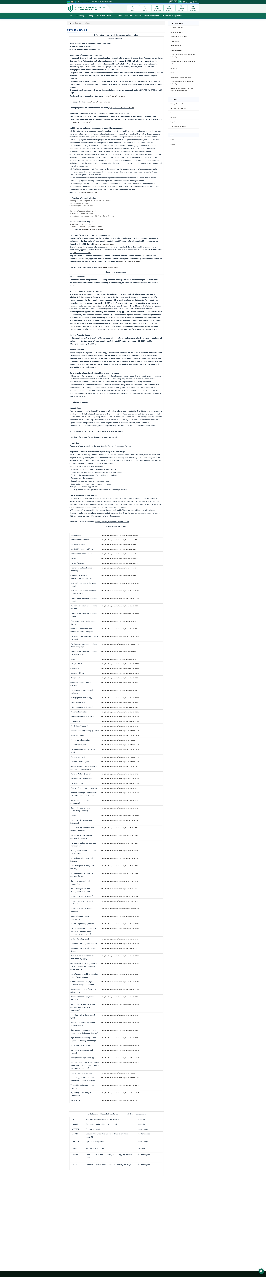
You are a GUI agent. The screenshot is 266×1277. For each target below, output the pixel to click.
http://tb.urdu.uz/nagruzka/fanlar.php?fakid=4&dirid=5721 (119, 707)
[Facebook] (188, 2)
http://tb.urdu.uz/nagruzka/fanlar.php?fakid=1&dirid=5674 (119, 535)
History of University (177, 104)
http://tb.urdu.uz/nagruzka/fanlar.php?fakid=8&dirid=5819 (119, 948)
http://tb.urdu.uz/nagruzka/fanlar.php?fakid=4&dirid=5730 (120, 726)
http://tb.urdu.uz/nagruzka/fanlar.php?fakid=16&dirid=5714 (120, 1093)
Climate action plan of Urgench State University (183, 56)
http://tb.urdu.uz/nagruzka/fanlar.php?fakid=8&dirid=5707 (120, 974)
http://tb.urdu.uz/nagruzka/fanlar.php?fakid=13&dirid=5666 (120, 644)
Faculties (173, 117)
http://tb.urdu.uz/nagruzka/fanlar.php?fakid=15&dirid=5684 (120, 749)
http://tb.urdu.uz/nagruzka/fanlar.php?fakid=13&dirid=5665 (120, 636)
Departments (175, 122)
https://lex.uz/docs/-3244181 (80, 122)
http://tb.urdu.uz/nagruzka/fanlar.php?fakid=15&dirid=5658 (120, 735)
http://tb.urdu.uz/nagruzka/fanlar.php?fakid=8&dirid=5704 (120, 939)
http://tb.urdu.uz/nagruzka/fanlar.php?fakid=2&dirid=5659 (120, 583)
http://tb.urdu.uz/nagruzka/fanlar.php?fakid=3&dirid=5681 (119, 678)
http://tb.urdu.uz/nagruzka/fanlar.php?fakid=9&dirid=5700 (120, 1004)
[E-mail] (186, 2)
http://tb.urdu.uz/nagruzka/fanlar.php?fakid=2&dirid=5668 (120, 598)
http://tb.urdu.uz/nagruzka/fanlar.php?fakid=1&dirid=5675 (119, 544)
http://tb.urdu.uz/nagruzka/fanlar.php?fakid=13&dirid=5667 (120, 651)
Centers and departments (179, 126)
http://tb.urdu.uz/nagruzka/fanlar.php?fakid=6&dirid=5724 (120, 808)
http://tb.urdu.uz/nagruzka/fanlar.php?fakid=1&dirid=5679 (119, 568)
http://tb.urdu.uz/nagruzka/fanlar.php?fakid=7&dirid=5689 (120, 820)
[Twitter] (196, 2)
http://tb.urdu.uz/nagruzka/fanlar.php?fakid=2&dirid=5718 (119, 629)
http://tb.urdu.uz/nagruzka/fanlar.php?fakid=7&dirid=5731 (119, 835)
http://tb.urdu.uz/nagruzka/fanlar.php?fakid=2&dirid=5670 (120, 613)
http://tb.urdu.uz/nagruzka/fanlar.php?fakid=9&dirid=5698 (120, 989)
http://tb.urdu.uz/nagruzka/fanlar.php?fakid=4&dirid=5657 (120, 698)
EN (180, 2)
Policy (172, 72)
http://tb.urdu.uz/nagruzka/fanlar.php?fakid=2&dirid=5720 (120, 591)
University (80, 16)
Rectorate (174, 113)
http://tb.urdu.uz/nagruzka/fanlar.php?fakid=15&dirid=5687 (120, 766)
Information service (104, 16)
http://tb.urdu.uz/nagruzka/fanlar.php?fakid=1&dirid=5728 (119, 563)
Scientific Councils (177, 28)
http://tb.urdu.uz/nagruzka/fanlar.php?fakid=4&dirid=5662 (120, 712)
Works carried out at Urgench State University (182, 83)
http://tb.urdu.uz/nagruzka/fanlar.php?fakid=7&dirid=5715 (119, 881)
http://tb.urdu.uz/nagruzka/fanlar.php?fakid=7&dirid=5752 (120, 901)
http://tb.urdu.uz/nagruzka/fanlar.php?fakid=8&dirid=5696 (120, 928)
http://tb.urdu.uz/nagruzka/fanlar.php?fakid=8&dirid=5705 (120, 956)
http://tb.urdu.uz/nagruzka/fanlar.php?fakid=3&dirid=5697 (120, 682)
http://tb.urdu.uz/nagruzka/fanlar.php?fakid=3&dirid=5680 (120, 668)
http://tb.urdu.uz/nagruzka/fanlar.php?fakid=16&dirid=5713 (120, 1085)
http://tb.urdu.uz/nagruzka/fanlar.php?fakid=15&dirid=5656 (120, 731)
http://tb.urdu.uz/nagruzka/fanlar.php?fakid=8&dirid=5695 (120, 924)
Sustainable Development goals (181, 77)
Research (174, 68)
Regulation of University (178, 108)
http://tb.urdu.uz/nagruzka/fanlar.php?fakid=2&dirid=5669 (120, 606)
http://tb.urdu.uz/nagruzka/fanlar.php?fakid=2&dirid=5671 (119, 621)
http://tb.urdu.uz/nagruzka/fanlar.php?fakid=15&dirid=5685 (120, 757)
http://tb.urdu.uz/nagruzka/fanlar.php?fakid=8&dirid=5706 (120, 963)
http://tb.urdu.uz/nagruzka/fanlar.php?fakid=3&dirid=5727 (120, 664)
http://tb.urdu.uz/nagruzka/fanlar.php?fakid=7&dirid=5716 (119, 896)
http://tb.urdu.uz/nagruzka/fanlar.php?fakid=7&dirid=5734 (120, 908)
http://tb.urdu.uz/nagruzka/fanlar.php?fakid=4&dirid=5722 (120, 716)
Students (128, 16)
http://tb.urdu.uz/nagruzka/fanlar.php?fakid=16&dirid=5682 (120, 1100)
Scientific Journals (177, 32)
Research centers (176, 50)
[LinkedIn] (198, 2)
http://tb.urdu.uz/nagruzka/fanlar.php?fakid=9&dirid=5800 (120, 982)
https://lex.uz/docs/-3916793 (129, 261)
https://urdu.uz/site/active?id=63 (98, 102)
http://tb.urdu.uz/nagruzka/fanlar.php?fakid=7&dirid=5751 (119, 889)
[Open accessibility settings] (261, 1271)
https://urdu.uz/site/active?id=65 (122, 108)
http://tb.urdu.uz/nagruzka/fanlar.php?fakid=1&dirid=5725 (119, 540)
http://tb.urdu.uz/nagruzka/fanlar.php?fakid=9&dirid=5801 (119, 1038)
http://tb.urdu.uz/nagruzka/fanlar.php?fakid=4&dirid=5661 (119, 702)
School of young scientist (179, 36)
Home (70, 23)
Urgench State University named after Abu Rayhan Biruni (90, 8)
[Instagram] (193, 2)
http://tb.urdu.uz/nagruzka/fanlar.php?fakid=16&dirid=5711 (120, 1073)
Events (173, 144)
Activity (90, 16)
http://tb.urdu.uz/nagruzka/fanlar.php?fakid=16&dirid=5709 (120, 1058)
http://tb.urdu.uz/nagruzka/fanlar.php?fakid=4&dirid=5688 (120, 721)
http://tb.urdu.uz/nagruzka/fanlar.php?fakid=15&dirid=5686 (120, 762)
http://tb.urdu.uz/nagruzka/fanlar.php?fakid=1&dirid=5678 (119, 558)
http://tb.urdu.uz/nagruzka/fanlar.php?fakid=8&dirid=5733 (120, 943)
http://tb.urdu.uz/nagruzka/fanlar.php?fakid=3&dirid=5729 (120, 673)
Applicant (118, 16)
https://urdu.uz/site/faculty (108, 267)
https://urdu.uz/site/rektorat (115, 96)
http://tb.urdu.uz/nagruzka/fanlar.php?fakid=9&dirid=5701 (119, 1015)
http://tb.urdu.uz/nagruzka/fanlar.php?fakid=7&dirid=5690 (120, 843)
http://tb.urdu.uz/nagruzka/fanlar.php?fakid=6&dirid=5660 (120, 793)
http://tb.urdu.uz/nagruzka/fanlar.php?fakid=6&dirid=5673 (120, 815)
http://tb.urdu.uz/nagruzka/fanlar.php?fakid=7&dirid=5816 (119, 873)
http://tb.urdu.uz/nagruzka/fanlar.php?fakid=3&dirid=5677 (120, 659)
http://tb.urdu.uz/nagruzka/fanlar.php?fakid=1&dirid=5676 (119, 554)
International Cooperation (172, 16)
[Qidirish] (196, 15)
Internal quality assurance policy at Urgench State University (182, 89)
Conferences (175, 41)
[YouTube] (191, 2)
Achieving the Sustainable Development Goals (183, 62)
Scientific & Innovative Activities (147, 16)
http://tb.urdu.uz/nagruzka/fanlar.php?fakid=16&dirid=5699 (120, 1045)
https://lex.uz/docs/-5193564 (87, 192)
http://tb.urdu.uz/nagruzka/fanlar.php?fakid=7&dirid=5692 (120, 858)
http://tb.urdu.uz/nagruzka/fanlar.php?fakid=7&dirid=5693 (120, 866)
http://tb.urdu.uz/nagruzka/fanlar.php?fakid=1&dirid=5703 (119, 575)
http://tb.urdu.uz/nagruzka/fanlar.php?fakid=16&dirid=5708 (120, 1050)
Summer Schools (176, 45)
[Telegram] (184, 2)
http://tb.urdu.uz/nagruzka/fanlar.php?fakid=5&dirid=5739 (120, 778)
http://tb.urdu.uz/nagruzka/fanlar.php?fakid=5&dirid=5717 (119, 788)
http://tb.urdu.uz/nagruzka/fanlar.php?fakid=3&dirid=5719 (119, 690)
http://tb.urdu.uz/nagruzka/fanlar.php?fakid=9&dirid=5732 (120, 1022)
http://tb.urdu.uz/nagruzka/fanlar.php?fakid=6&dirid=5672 (120, 800)
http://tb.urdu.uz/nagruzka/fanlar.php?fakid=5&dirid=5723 (120, 774)
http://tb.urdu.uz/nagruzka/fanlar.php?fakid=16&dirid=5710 (120, 1062)
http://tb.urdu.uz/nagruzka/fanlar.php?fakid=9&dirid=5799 (120, 997)
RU (176, 2)
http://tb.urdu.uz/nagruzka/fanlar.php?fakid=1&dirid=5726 (119, 549)
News (172, 139)
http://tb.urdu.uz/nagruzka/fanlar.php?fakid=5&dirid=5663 (120, 783)
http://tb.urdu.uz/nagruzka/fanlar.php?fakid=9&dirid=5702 (120, 1030)
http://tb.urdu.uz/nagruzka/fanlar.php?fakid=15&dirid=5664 (120, 740)
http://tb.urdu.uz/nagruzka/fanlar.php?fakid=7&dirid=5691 (119, 850)
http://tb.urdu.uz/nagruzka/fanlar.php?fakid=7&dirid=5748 (119, 828)
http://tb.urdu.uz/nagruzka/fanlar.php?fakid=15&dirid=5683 (120, 745)
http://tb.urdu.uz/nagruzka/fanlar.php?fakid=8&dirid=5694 (120, 916)
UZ (171, 2)
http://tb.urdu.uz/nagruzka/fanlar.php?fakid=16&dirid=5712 (120, 1077)
